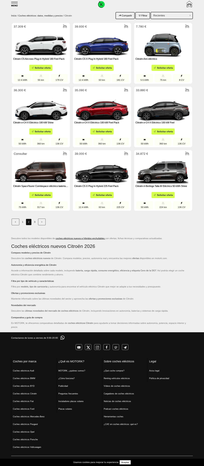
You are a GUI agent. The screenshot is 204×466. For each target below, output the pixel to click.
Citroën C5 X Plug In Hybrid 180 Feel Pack (96, 58)
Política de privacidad (159, 378)
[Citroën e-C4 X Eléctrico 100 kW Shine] (41, 106)
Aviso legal (154, 371)
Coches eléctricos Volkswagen (27, 447)
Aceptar (125, 462)
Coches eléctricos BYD (23, 386)
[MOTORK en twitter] (88, 347)
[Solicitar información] (62, 337)
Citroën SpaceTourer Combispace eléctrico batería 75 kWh (39, 186)
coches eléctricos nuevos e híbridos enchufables (80, 238)
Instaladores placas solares (71, 401)
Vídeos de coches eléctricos (117, 386)
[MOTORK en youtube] (79, 347)
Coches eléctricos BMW (24, 378)
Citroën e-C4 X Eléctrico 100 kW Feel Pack (96, 122)
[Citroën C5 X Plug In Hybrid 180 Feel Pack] (102, 42)
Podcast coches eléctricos (116, 409)
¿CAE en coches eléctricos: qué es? (121, 424)
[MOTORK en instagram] (97, 347)
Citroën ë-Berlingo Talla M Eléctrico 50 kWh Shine (161, 186)
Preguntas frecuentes (68, 393)
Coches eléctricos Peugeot (25, 424)
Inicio (13, 15)
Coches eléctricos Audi (23, 371)
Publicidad (63, 386)
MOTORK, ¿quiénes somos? (71, 371)
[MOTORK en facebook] (106, 347)
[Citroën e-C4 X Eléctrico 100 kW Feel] (163, 106)
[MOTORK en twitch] (116, 347)
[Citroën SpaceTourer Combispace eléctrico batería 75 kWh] (41, 170)
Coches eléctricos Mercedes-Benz (29, 416)
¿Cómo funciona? (66, 378)
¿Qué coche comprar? (114, 371)
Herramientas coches (113, 416)
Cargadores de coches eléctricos (119, 393)
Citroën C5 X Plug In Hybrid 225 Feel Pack (96, 186)
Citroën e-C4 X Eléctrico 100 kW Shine (33, 122)
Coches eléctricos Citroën (25, 393)
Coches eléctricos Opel (23, 432)
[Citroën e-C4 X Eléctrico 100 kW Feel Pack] (102, 106)
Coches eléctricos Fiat (23, 401)
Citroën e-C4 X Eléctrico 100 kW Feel (154, 122)
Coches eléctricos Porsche (25, 439)
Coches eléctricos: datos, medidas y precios (40, 15)
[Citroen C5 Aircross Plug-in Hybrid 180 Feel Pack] (41, 42)
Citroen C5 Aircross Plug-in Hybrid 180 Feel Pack (39, 58)
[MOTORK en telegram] (125, 347)
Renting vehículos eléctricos (117, 378)
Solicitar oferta (42, 68)
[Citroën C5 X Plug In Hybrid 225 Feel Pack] (102, 170)
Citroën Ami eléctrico (146, 58)
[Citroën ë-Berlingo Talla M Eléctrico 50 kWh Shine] (163, 170)
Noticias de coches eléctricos (117, 401)
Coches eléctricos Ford (23, 409)
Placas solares (65, 409)
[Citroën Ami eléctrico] (163, 42)
